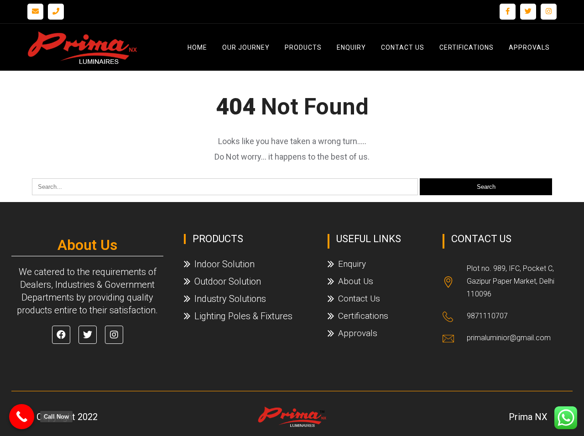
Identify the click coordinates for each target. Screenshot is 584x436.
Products (303, 47)
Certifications (466, 47)
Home (197, 47)
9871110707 (487, 315)
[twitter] (528, 12)
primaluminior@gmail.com (509, 337)
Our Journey (246, 47)
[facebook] (508, 12)
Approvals (529, 47)
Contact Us (402, 47)
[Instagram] (549, 12)
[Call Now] (21, 416)
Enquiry (351, 47)
